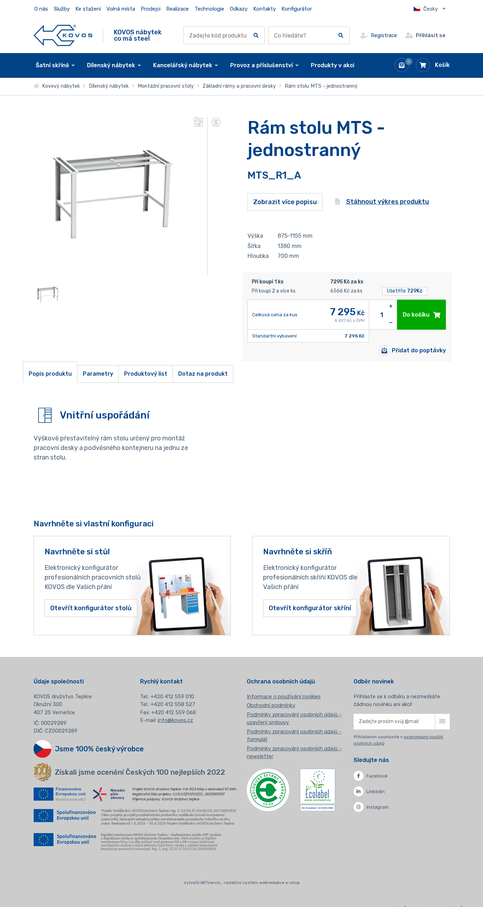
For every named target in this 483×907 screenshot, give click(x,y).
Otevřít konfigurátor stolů (91, 608)
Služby (62, 9)
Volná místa (120, 9)
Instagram (377, 807)
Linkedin (375, 791)
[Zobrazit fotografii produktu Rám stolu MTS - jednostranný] (111, 270)
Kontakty (264, 9)
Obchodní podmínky (271, 705)
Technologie (209, 9)
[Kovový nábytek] (63, 35)
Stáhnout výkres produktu (387, 202)
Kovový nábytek (59, 86)
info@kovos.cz (175, 720)
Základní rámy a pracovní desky (239, 86)
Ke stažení (88, 9)
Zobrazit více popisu (285, 202)
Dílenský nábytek (109, 86)
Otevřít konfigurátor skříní (310, 608)
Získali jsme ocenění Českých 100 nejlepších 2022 (140, 772)
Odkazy (239, 9)
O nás (41, 9)
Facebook (377, 776)
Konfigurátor (296, 9)
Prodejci (151, 9)
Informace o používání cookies (284, 696)
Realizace (177, 9)
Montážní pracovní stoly (166, 86)
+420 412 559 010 (172, 696)
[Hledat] (256, 35)
